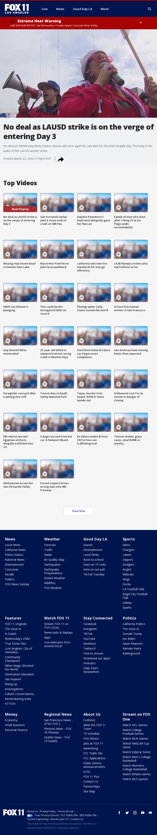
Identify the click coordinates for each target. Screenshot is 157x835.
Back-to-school (93, 560)
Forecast (50, 545)
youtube (142, 812)
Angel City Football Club (135, 596)
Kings (126, 579)
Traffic (48, 550)
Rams (126, 545)
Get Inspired (13, 679)
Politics (9, 579)
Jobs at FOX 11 (93, 743)
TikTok (87, 634)
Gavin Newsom (133, 643)
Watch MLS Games (135, 779)
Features (13, 618)
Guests (88, 545)
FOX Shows (91, 738)
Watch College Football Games (133, 732)
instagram (135, 812)
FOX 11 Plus (91, 777)
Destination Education (19, 674)
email (150, 812)
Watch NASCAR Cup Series (136, 745)
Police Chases (14, 555)
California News (15, 550)
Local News (12, 545)
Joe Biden (129, 639)
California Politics (134, 624)
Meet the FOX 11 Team (94, 727)
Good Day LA (95, 539)
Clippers (128, 560)
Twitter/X (89, 648)
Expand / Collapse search (149, 9)
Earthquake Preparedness (53, 571)
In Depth (10, 634)
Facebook (89, 624)
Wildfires (49, 583)
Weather (52, 539)
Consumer (12, 569)
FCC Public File (93, 753)
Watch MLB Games (135, 738)
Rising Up (11, 684)
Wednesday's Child (17, 639)
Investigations (14, 689)
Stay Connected (97, 618)
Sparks (127, 607)
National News (15, 560)
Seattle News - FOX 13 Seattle (57, 739)
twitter (127, 812)
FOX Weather (53, 588)
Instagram (90, 629)
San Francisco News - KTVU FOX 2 (58, 722)
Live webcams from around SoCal (57, 644)
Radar (48, 555)
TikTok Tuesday (93, 574)
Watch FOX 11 (56, 618)
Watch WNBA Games (137, 774)
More (105, 9)
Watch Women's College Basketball (135, 767)
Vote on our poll (94, 569)
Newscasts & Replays (58, 632)
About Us (91, 714)
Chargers (129, 550)
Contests (89, 720)
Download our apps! (96, 658)
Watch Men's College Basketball (136, 759)
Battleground (131, 653)
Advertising (90, 748)
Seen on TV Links (94, 564)
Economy (11, 720)
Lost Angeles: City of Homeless (18, 650)
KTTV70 (10, 704)
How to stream (93, 653)
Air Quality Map (54, 560)
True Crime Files (15, 643)
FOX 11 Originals (16, 624)
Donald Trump (132, 634)
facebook (119, 812)
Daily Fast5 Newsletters (91, 670)
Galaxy (127, 602)
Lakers (127, 555)
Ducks (127, 584)
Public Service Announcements (94, 765)
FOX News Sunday (17, 584)
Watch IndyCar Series (137, 752)
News (10, 539)
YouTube (89, 639)
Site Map (89, 791)
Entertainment (14, 564)
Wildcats (128, 574)
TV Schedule (91, 734)
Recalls (9, 574)
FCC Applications (94, 758)
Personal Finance (16, 730)
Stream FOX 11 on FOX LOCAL (56, 625)
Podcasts (89, 663)
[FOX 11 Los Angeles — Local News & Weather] (18, 9)
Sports (129, 539)
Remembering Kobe (18, 699)
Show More (78, 511)
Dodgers (128, 564)
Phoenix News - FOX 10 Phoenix (57, 730)
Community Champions (12, 659)
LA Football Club (133, 589)
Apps (47, 637)
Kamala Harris (132, 648)
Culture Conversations (19, 694)
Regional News (58, 714)
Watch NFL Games (135, 725)
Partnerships (91, 786)
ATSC (87, 772)
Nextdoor (89, 643)
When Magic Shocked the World (19, 667)
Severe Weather (54, 578)
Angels (127, 569)
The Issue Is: (13, 629)
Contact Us (90, 781)
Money (11, 714)
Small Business (15, 725)
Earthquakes (52, 564)
